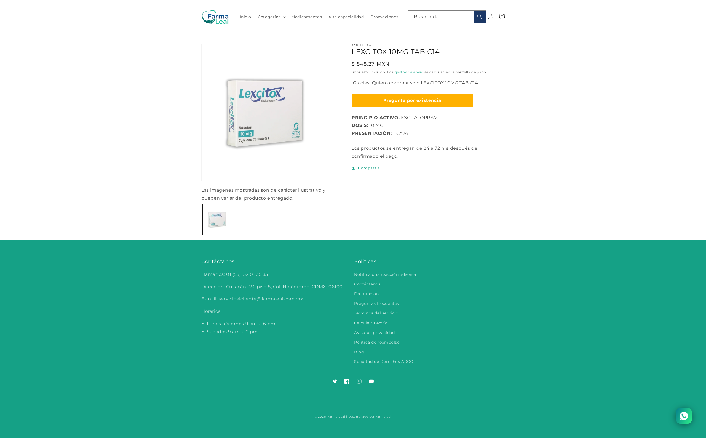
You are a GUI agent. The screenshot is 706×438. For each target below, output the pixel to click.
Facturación (366, 293)
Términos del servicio (376, 313)
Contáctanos (367, 284)
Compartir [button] (368, 167)
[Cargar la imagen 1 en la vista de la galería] (218, 219)
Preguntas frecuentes (376, 303)
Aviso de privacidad (374, 332)
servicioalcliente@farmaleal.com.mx (261, 298)
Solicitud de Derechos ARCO (384, 361)
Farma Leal (336, 416)
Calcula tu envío (371, 323)
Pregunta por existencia (412, 100)
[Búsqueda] (480, 17)
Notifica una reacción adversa (385, 274)
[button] (271, 17)
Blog (359, 351)
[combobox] (447, 17)
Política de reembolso (377, 342)
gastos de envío (409, 72)
